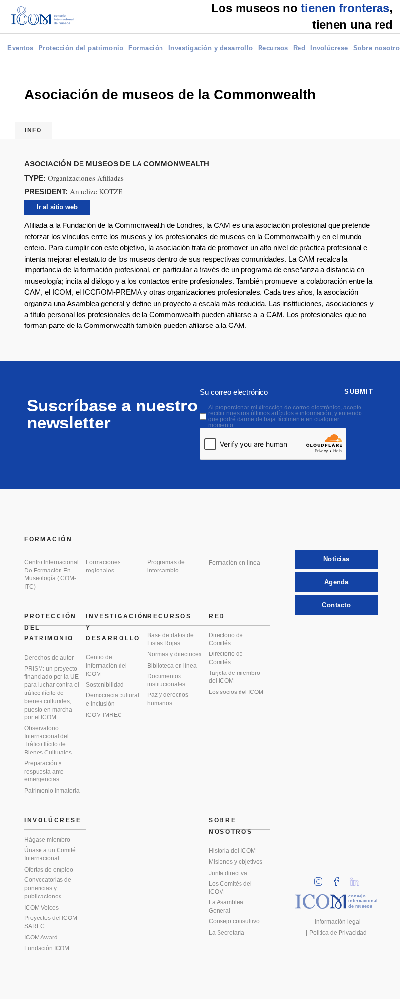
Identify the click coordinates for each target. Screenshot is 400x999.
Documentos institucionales (166, 680)
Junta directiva (228, 873)
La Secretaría (226, 932)
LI (358, 879)
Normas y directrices (174, 654)
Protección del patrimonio (81, 48)
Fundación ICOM (46, 948)
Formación (145, 48)
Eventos (20, 48)
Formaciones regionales (103, 566)
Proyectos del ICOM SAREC (50, 922)
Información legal (337, 921)
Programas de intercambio (166, 566)
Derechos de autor (49, 657)
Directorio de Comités (226, 639)
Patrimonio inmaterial (52, 790)
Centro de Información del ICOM (106, 665)
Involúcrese (329, 48)
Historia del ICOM (232, 850)
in (321, 879)
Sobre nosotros (231, 826)
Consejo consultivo (234, 921)
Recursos (273, 48)
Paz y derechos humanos (167, 699)
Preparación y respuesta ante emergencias (44, 771)
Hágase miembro (47, 839)
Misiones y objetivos (235, 861)
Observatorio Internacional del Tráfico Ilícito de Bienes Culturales (48, 740)
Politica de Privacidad (338, 932)
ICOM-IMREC (104, 715)
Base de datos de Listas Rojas (170, 639)
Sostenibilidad (105, 684)
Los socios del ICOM (236, 692)
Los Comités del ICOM (230, 888)
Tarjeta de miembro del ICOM (234, 677)
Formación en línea (234, 562)
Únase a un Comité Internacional (50, 854)
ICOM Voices (41, 907)
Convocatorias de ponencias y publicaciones (47, 888)
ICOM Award (41, 937)
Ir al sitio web (57, 207)
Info (33, 130)
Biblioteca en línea (172, 665)
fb (339, 879)
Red (299, 48)
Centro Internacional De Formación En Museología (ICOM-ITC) (51, 574)
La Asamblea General (226, 906)
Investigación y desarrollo (210, 48)
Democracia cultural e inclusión (112, 699)
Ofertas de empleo (48, 869)
